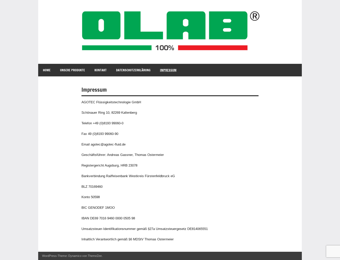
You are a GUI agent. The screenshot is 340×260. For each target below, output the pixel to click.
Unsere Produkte (72, 70)
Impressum (168, 70)
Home (47, 70)
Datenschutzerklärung (133, 70)
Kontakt (100, 70)
